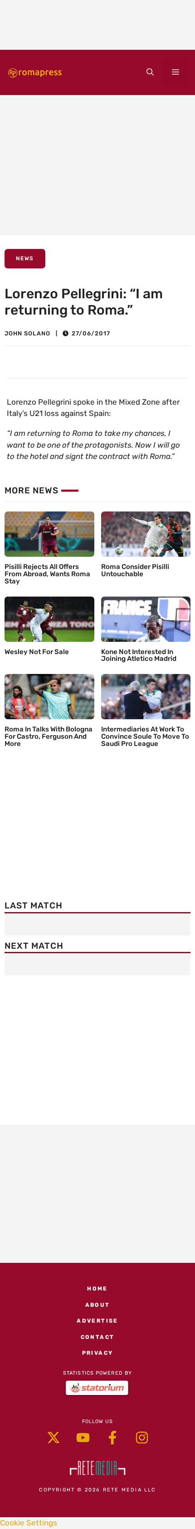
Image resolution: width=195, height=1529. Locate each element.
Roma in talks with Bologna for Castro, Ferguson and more (49, 736)
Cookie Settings (28, 1522)
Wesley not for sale (37, 652)
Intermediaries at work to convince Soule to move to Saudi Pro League (145, 736)
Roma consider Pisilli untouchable (135, 570)
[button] (150, 72)
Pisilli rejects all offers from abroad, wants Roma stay (47, 574)
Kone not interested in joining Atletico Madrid (138, 655)
